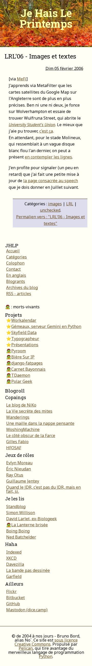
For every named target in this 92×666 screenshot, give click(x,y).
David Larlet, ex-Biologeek (31, 519)
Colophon (15, 263)
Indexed (13, 552)
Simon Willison (20, 512)
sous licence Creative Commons (46, 642)
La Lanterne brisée (29, 525)
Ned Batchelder (21, 537)
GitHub (13, 603)
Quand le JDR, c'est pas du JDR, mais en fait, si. (43, 489)
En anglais (16, 275)
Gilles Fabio (17, 441)
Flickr (11, 591)
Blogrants (15, 281)
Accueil (13, 251)
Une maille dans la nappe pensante (40, 423)
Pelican (26, 648)
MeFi (21, 79)
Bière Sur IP (22, 357)
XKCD (11, 558)
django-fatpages (27, 363)
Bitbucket (15, 597)
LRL (69, 204)
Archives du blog (22, 287)
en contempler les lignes (48, 157)
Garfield (13, 576)
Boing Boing (18, 531)
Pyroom (18, 351)
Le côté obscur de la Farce (30, 435)
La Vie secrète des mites (29, 411)
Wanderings (17, 417)
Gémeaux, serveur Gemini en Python (46, 326)
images (55, 204)
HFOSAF (13, 448)
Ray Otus (14, 475)
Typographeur (25, 338)
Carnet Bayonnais (28, 369)
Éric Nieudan (18, 469)
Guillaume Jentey (22, 481)
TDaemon (20, 375)
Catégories (16, 257)
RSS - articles (18, 293)
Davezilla (15, 564)
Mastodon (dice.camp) (27, 610)
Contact (13, 269)
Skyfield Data (24, 332)
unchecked (50, 210)
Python (45, 656)
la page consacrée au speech (50, 180)
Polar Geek (21, 381)
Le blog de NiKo (21, 405)
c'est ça (46, 131)
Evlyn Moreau (19, 463)
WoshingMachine (23, 429)
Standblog (16, 506)
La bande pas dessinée (28, 570)
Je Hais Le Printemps (46, 18)
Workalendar (23, 320)
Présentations (24, 345)
